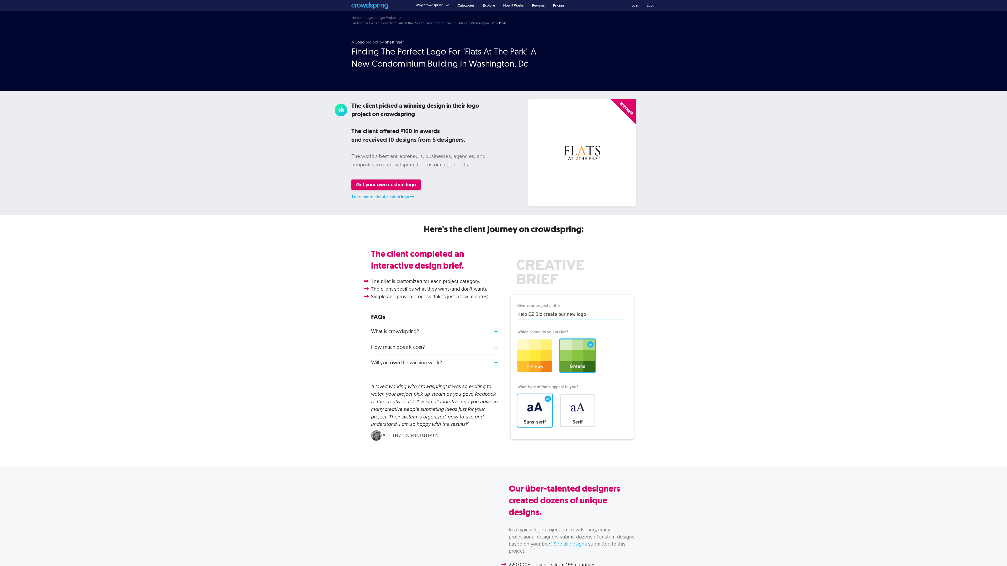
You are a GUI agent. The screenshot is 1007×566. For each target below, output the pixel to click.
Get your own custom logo (386, 185)
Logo (360, 42)
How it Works (513, 5)
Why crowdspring (429, 5)
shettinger (394, 42)
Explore (489, 5)
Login (651, 5)
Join (635, 5)
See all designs (570, 544)
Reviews (538, 5)
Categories (466, 5)
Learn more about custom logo (380, 196)
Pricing (558, 5)
